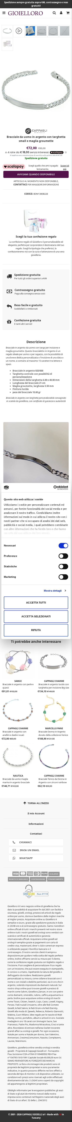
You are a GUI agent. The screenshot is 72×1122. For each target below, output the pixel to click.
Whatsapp (26, 858)
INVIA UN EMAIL (29, 850)
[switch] (63, 556)
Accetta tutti (36, 602)
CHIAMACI (25, 842)
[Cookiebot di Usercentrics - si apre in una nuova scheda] (53, 487)
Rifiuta (36, 630)
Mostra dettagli (53, 590)
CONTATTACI (20, 184)
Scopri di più (64, 167)
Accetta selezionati (36, 616)
